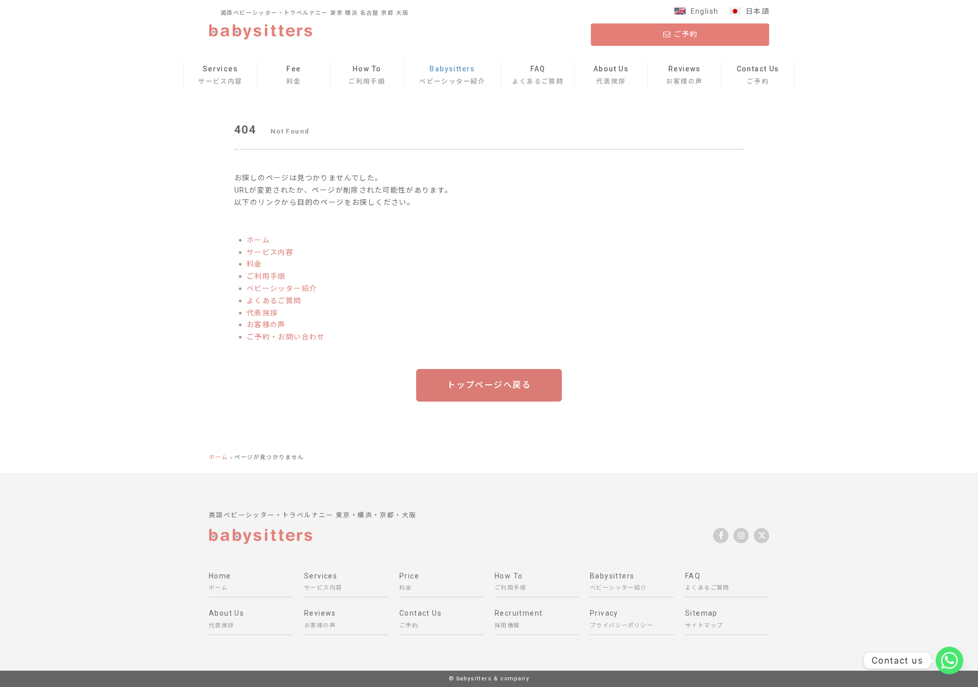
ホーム (258, 240)
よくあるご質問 (274, 301)
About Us (611, 75)
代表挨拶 (262, 313)
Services (220, 75)
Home (220, 582)
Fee (293, 75)
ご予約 (685, 34)
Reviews (684, 75)
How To (366, 75)
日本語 (757, 11)
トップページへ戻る (489, 385)
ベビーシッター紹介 (282, 288)
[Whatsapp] (949, 660)
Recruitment (518, 619)
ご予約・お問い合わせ (286, 337)
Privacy (621, 619)
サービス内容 (270, 252)
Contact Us (758, 75)
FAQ (537, 75)
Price (409, 582)
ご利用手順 (266, 276)
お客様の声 (266, 325)
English (705, 11)
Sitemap (704, 619)
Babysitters (452, 75)
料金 (254, 264)
